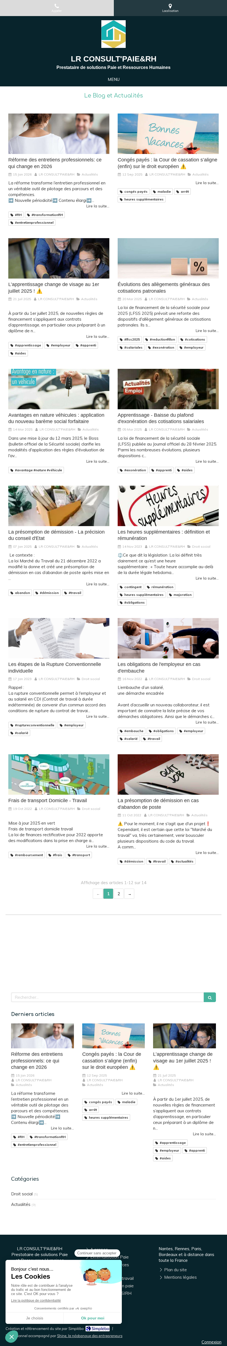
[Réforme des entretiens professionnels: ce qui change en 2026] (58, 134)
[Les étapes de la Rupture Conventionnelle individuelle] (58, 638)
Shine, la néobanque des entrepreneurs (89, 1336)
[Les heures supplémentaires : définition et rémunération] (168, 506)
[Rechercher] (210, 997)
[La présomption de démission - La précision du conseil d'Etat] (58, 506)
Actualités (20, 1204)
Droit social (22, 1193)
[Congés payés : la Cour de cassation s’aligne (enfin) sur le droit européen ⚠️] (168, 134)
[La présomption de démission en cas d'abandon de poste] (168, 774)
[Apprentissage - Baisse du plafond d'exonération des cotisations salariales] (168, 389)
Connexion (211, 1342)
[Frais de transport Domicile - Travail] (58, 774)
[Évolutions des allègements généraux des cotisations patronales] (168, 258)
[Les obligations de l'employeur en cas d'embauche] (168, 638)
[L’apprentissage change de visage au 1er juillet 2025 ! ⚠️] (58, 258)
